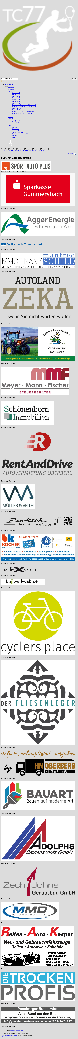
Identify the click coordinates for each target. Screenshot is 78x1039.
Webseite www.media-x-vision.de (10, 1036)
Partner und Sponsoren (37, 150)
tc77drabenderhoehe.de (14, 150)
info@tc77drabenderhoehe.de (9, 1035)
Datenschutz (19, 1030)
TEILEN (70, 154)
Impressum (12, 1030)
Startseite (11, 88)
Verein (10, 125)
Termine (10, 117)
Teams (10, 91)
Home (3, 150)
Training (10, 118)
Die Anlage (11, 89)
